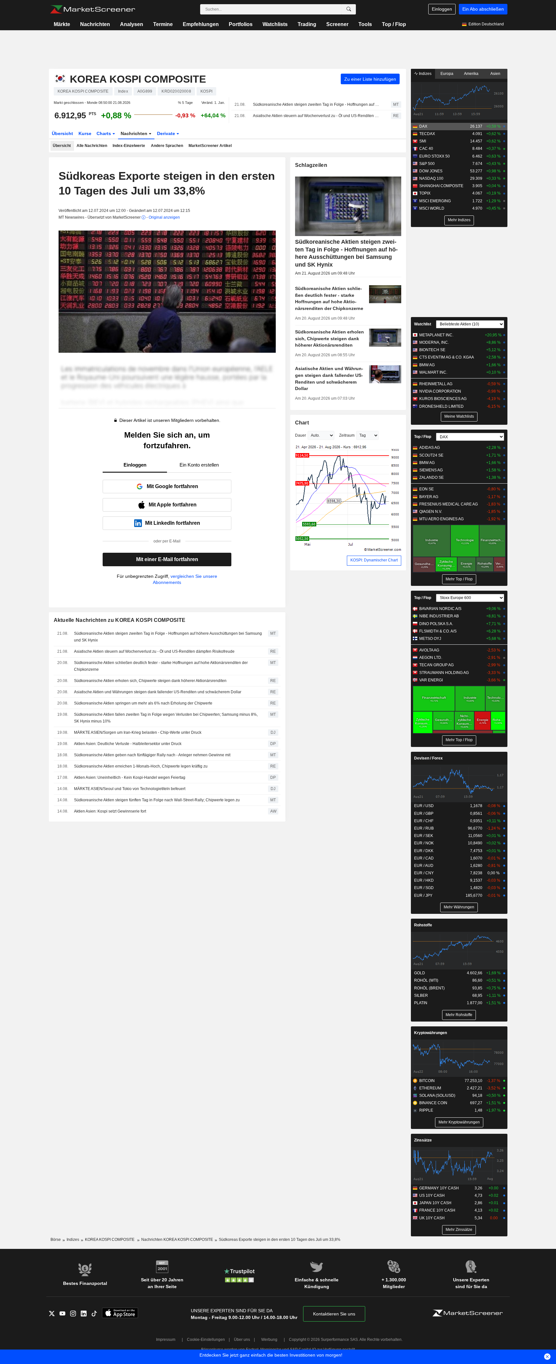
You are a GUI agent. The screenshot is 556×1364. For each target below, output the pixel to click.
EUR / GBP (423, 813)
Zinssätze (423, 1140)
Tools (365, 24)
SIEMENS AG (431, 470)
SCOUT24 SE (431, 455)
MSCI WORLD (431, 208)
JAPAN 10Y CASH (435, 1203)
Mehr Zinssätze (459, 1229)
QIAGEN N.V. (430, 511)
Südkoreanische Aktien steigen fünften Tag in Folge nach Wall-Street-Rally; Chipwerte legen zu (157, 800)
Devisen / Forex (428, 758)
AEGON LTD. (430, 657)
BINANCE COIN (433, 1103)
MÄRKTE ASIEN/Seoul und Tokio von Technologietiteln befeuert (129, 789)
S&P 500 (427, 163)
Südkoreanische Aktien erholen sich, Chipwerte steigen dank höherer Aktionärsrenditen (150, 680)
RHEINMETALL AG (435, 384)
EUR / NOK (424, 843)
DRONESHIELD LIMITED (441, 406)
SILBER (421, 995)
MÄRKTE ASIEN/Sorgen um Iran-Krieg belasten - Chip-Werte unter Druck (137, 732)
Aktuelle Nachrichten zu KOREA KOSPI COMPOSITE (120, 620)
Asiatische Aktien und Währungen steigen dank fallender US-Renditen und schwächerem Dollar (157, 692)
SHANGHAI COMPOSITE (441, 186)
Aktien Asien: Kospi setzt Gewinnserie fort (110, 811)
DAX (423, 126)
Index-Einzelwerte (129, 145)
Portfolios (241, 24)
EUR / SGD (424, 888)
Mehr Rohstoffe (459, 1015)
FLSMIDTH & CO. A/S (438, 631)
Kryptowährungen (430, 1033)
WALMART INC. (433, 372)
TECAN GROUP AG (436, 665)
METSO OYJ (430, 638)
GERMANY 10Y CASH (439, 1188)
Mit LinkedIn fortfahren (172, 523)
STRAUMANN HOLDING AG (444, 672)
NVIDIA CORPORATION (440, 391)
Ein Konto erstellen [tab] (199, 465)
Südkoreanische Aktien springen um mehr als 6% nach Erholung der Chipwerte (143, 703)
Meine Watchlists (459, 416)
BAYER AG (428, 497)
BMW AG (427, 365)
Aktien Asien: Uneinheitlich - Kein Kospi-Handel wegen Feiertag (129, 777)
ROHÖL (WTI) (426, 980)
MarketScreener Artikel (210, 145)
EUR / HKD (424, 880)
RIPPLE (426, 1110)
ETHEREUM (430, 1088)
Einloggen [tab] (135, 465)
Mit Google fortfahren (172, 486)
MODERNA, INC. (434, 342)
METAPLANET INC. (436, 335)
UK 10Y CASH (432, 1218)
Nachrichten (95, 24)
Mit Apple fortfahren (173, 504)
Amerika (471, 73)
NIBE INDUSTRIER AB (439, 616)
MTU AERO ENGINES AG (441, 519)
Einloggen (442, 9)
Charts (104, 133)
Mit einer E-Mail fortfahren (167, 559)
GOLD (419, 973)
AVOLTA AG (429, 650)
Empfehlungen (201, 24)
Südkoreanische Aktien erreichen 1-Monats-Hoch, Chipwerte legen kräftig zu (141, 766)
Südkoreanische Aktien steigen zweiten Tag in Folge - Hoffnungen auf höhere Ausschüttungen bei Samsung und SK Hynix (316, 104)
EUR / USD (424, 806)
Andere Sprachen (167, 145)
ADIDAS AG (429, 447)
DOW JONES (430, 171)
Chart (302, 422)
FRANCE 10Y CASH (437, 1210)
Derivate (166, 133)
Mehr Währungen (459, 907)
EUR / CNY (424, 873)
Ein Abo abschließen (483, 9)
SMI (422, 141)
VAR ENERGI (431, 680)
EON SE (426, 489)
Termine (163, 24)
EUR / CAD (424, 858)
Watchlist (422, 324)
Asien (495, 73)
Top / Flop (394, 24)
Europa (446, 73)
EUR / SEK (423, 835)
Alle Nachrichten (92, 145)
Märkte (62, 24)
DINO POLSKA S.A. (436, 624)
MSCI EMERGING (435, 201)
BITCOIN (427, 1080)
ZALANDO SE (431, 477)
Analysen (131, 24)
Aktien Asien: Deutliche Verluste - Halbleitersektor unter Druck (127, 743)
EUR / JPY (423, 895)
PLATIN (420, 1003)
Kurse (85, 133)
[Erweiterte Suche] (349, 9)
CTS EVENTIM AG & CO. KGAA (446, 357)
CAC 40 (426, 148)
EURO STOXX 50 (434, 156)
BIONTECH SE (432, 350)
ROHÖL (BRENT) (429, 988)
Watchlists (275, 24)
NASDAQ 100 (431, 178)
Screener (337, 24)
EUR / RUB (424, 828)
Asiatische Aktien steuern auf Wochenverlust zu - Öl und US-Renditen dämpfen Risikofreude (316, 116)
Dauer (300, 435)
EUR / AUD (423, 865)
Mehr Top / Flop (459, 579)
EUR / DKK (423, 851)
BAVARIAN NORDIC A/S (440, 608)
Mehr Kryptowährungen (459, 1122)
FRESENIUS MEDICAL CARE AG (448, 504)
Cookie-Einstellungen (206, 1339)
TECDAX (427, 134)
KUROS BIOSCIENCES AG (443, 398)
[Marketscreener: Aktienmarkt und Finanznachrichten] (92, 9)
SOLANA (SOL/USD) (437, 1095)
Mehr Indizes (459, 220)
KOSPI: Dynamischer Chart (374, 560)
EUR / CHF (423, 821)
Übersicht (62, 133)
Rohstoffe (423, 925)
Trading (307, 24)
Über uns (242, 1339)
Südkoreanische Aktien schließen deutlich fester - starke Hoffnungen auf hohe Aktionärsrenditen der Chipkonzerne (161, 666)
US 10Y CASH (432, 1195)
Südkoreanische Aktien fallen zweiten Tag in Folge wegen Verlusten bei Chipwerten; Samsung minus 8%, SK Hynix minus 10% (166, 717)
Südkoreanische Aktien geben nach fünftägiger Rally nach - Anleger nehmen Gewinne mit (152, 755)
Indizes (424, 73)
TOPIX (425, 193)
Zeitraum (347, 435)
